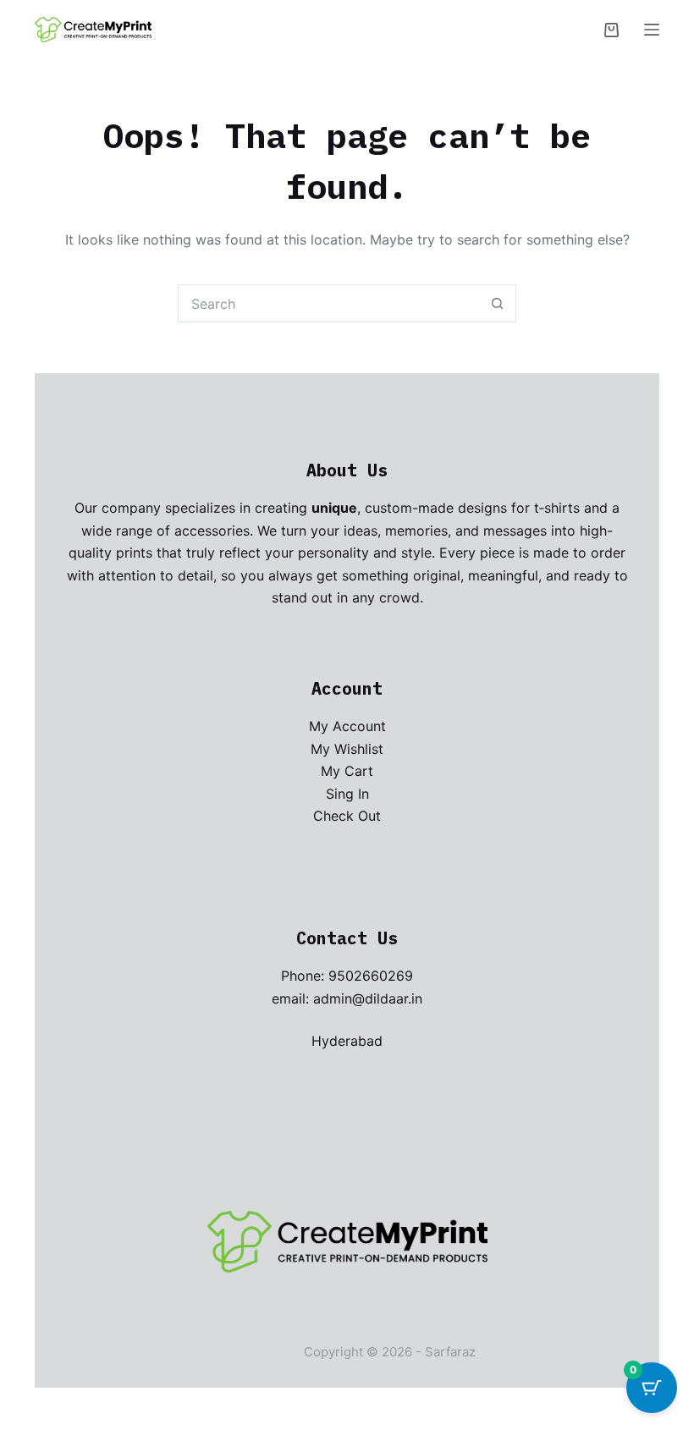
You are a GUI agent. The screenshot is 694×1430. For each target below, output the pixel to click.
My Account (347, 726)
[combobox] (329, 303)
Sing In (347, 793)
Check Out (347, 815)
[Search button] (497, 303)
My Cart (347, 770)
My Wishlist (347, 748)
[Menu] (651, 29)
